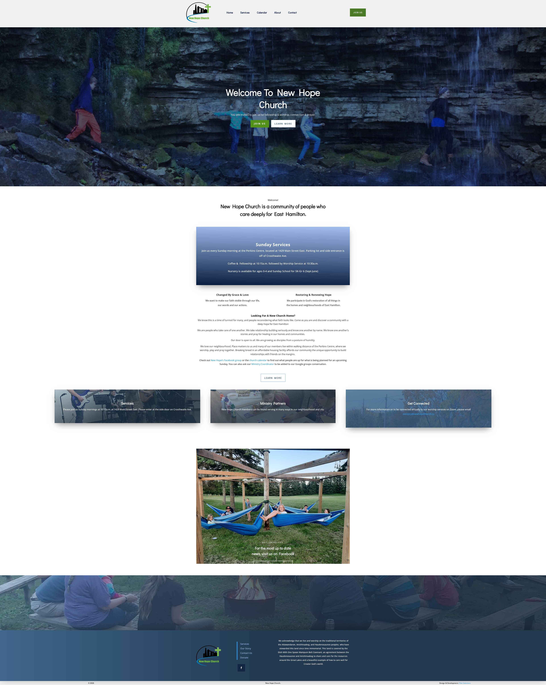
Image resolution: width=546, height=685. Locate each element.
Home (230, 12)
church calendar (258, 360)
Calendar (262, 12)
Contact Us (246, 653)
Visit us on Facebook (273, 564)
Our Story (245, 648)
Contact (292, 12)
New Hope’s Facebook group (226, 360)
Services (245, 12)
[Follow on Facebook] (241, 667)
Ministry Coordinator (262, 364)
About (277, 12)
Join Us (357, 12)
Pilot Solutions (465, 683)
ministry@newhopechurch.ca (418, 414)
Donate (244, 657)
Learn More (283, 123)
